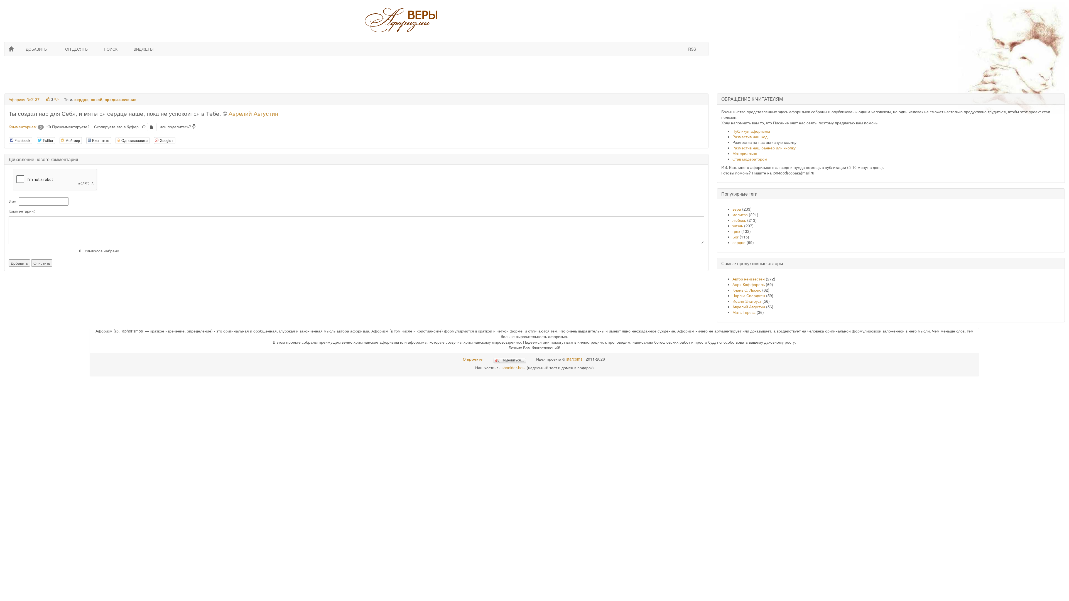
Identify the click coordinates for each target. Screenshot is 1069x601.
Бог (735, 237)
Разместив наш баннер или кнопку (764, 148)
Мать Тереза (744, 312)
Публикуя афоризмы (751, 131)
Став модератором (749, 159)
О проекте (472, 359)
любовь (739, 220)
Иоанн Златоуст (746, 301)
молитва (740, 214)
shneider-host (514, 367)
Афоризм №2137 (24, 99)
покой (96, 99)
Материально (744, 153)
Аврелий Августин (253, 113)
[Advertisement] (355, 74)
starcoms (574, 359)
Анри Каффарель (748, 284)
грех (736, 231)
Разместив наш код (750, 136)
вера (736, 209)
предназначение (120, 99)
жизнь (737, 225)
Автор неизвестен (748, 279)
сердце (81, 99)
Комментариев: (25, 126)
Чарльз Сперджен (748, 295)
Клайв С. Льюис (747, 290)
